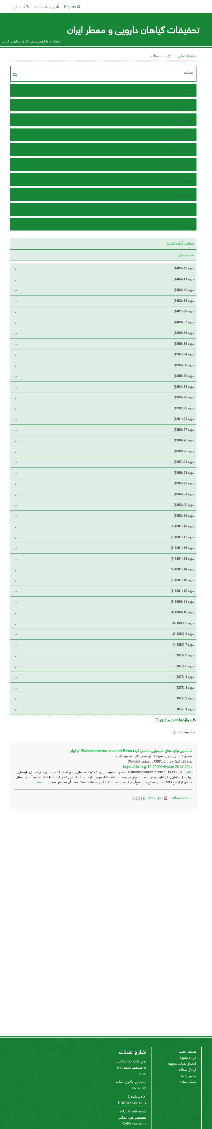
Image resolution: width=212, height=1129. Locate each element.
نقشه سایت (187, 1081)
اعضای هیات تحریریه (178, 135)
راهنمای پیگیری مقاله (131, 1081)
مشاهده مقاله (182, 797)
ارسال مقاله (183, 195)
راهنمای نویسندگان (178, 165)
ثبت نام (20, 6)
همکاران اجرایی (181, 150)
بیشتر (38, 781)
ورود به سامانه (45, 6)
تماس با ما (184, 225)
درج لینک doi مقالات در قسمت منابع (131, 1064)
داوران (188, 210)
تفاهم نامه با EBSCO (132, 1099)
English (70, 6)
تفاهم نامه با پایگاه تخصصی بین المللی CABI (132, 1117)
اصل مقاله (148, 797)
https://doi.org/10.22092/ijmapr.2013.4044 (158, 766)
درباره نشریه (188, 1057)
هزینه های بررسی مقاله (175, 180)
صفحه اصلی (187, 55)
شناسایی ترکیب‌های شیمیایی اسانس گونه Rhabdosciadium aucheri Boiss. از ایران (131, 750)
